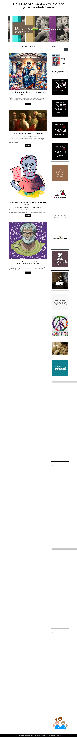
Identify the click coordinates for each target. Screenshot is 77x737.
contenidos (18, 12)
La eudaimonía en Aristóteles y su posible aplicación (28, 92)
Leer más (28, 104)
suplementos (25, 12)
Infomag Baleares (35, 94)
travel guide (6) (42, 12)
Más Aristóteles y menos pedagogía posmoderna (28, 261)
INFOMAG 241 (64, 63)
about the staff (57, 12)
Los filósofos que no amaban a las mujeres (28, 133)
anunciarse (49, 12)
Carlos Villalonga (36, 263)
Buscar (53, 46)
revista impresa (33, 12)
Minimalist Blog (51, 735)
